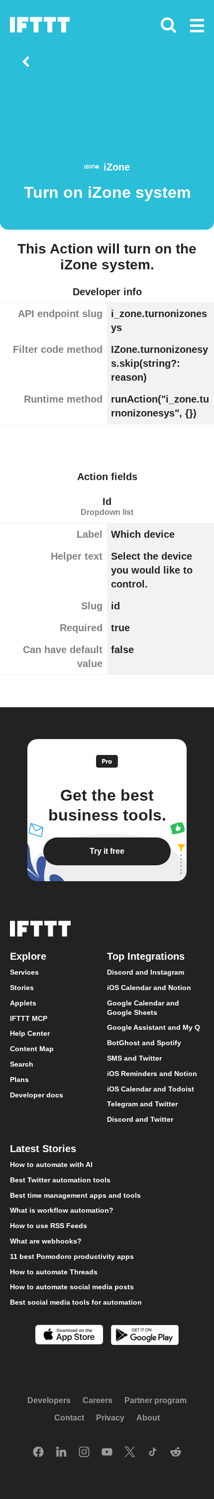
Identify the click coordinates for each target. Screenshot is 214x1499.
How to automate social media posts (72, 1287)
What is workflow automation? (61, 1210)
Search (21, 1064)
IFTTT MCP (28, 1018)
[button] (197, 26)
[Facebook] (38, 1452)
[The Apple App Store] (69, 1336)
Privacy (110, 1418)
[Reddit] (175, 1452)
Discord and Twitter (140, 1119)
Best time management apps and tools (75, 1195)
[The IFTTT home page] (40, 24)
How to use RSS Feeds (48, 1226)
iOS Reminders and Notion (152, 1073)
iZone (117, 167)
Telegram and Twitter (142, 1104)
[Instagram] (84, 1452)
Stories (22, 988)
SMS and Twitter (134, 1058)
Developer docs (36, 1094)
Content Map (32, 1049)
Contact (69, 1418)
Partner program (155, 1400)
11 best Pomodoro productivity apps (72, 1256)
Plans (19, 1079)
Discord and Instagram (145, 972)
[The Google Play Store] (145, 1336)
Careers (97, 1400)
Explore (28, 956)
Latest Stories (43, 1148)
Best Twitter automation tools (60, 1179)
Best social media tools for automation (76, 1302)
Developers (49, 1400)
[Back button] (28, 62)
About (148, 1418)
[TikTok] (152, 1452)
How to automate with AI (51, 1164)
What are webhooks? (46, 1241)
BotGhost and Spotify (144, 1043)
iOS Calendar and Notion (149, 988)
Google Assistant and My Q (153, 1027)
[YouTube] (107, 1452)
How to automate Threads (54, 1271)
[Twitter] (129, 1452)
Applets (23, 1003)
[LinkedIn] (61, 1452)
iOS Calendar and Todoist (150, 1088)
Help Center (30, 1033)
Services (24, 972)
